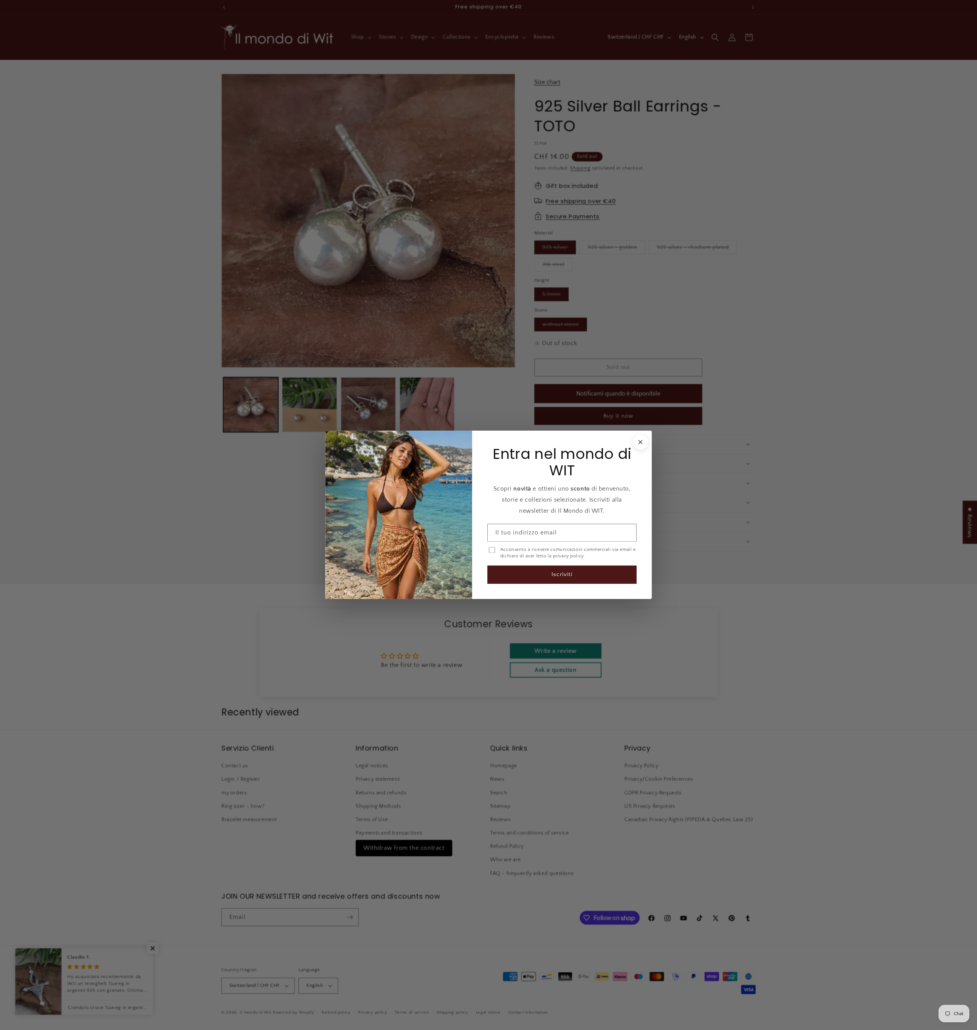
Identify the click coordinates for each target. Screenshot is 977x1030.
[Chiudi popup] (640, 442)
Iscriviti (561, 575)
